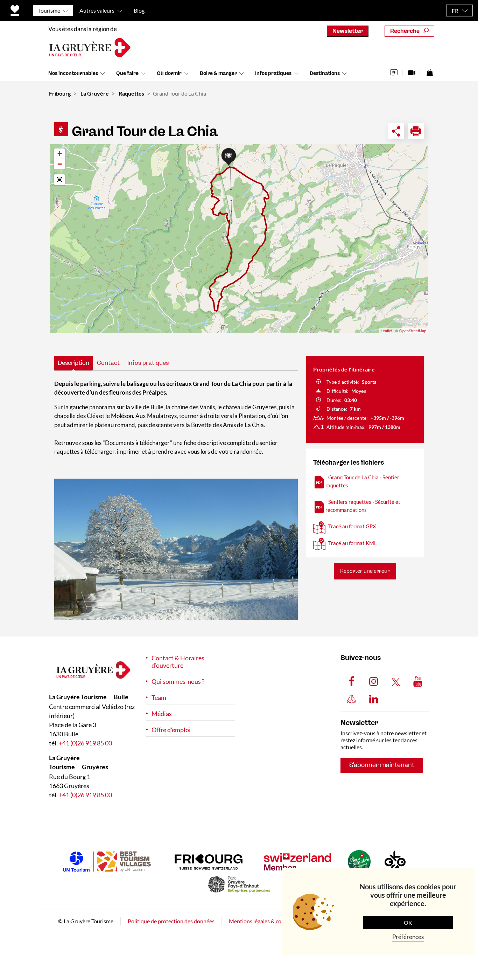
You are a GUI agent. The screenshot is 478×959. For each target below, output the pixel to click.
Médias (162, 713)
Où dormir (169, 73)
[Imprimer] (416, 131)
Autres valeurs (96, 10)
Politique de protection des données (171, 921)
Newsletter (347, 31)
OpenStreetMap (412, 330)
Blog (139, 10)
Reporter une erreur (365, 571)
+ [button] (59, 153)
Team (159, 697)
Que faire (127, 73)
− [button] (59, 164)
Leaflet (386, 330)
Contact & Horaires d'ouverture (178, 661)
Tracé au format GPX (352, 526)
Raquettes (131, 93)
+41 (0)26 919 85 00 (85, 743)
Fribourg (60, 93)
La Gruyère (94, 93)
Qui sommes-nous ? (178, 681)
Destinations (325, 73)
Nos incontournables (73, 73)
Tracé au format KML (352, 543)
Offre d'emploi (171, 730)
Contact (108, 362)
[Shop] (429, 71)
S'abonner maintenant (381, 765)
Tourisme (49, 10)
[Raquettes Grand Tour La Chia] (176, 549)
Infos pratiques (273, 73)
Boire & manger (218, 73)
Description (73, 362)
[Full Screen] (59, 179)
